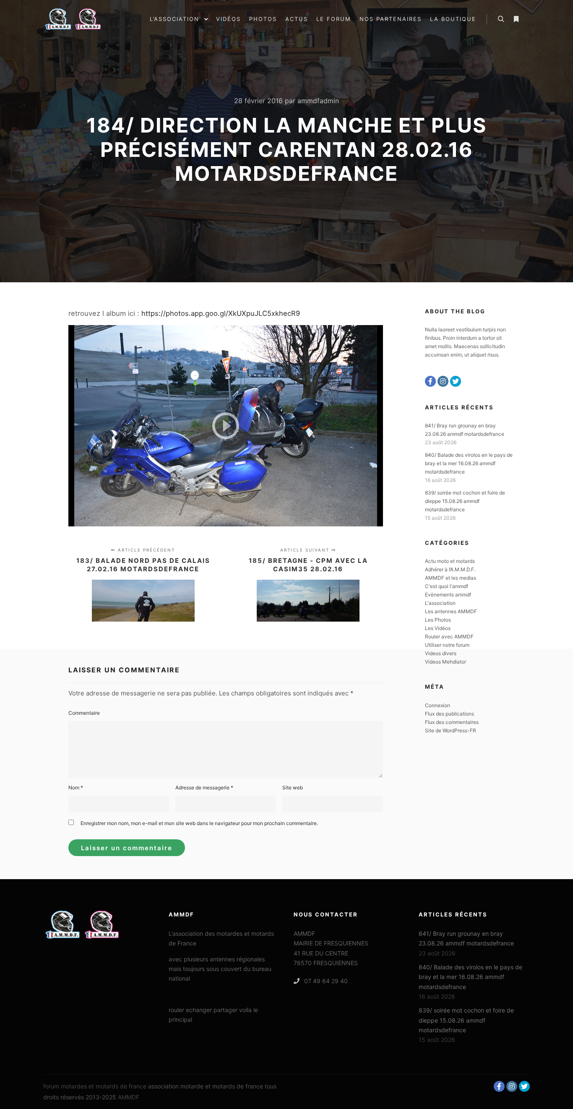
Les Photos (438, 620)
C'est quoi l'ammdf (446, 586)
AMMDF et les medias (450, 578)
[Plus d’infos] (516, 19)
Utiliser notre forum (447, 645)
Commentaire (84, 713)
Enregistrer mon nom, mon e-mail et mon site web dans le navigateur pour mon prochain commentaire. (199, 823)
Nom (75, 787)
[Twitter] (455, 381)
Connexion (437, 705)
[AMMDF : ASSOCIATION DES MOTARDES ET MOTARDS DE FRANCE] (85, 19)
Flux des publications (449, 714)
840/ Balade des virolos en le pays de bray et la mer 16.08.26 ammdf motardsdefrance (469, 463)
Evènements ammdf (448, 594)
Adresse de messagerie (204, 787)
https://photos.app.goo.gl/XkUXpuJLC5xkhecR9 (220, 313)
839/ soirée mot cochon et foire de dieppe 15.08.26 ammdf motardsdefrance (465, 501)
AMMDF (128, 1097)
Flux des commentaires (452, 722)
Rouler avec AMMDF (449, 636)
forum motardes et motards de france (94, 1086)
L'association (440, 603)
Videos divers (440, 653)
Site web (292, 787)
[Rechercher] (500, 19)
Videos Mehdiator (445, 662)
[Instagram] (443, 381)
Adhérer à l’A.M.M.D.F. (450, 569)
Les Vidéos (438, 628)
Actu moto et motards (450, 561)
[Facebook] (430, 381)
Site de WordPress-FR (450, 730)
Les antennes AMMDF (451, 611)
